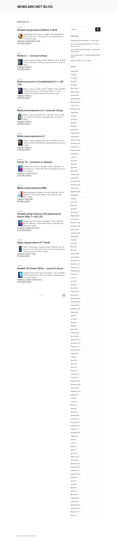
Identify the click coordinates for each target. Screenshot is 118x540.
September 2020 (75, 309)
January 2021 (75, 295)
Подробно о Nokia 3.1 (24, 95)
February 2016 (75, 498)
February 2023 (75, 216)
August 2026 (74, 71)
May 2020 (74, 322)
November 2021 (75, 264)
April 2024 (74, 167)
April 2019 (74, 367)
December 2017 (75, 422)
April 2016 (74, 491)
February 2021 (75, 291)
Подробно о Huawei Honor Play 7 (28, 228)
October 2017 (75, 429)
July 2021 (73, 278)
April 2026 (74, 85)
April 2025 (74, 126)
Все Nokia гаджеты (23, 69)
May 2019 (74, 364)
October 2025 (75, 105)
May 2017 (74, 446)
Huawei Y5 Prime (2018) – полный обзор (40, 268)
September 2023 (75, 192)
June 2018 (74, 402)
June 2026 (74, 78)
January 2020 (75, 336)
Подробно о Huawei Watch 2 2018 (28, 41)
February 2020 (75, 333)
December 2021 (75, 260)
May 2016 (74, 488)
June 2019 (74, 360)
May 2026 (74, 81)
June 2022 (74, 243)
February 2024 (75, 174)
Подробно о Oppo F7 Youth (26, 254)
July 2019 (73, 357)
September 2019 (75, 350)
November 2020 (75, 302)
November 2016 (75, 467)
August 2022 (74, 236)
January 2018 (75, 419)
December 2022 (75, 222)
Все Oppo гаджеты (23, 256)
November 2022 (75, 226)
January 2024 (75, 178)
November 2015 (75, 508)
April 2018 (74, 408)
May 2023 (74, 205)
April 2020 (74, 326)
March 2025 (74, 130)
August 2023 (74, 195)
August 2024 (74, 154)
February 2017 (75, 457)
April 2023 (74, 209)
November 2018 (75, 384)
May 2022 (74, 247)
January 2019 (75, 377)
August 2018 (74, 395)
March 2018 (74, 412)
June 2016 (74, 484)
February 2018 (75, 415)
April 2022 (74, 250)
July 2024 (73, 157)
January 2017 (75, 460)
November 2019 (75, 343)
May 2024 (74, 164)
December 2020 (75, 298)
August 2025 (74, 112)
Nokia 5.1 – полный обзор (32, 55)
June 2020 (74, 319)
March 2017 (74, 453)
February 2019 (75, 374)
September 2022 (75, 233)
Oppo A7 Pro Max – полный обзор (81, 60)
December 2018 (75, 381)
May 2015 (74, 515)
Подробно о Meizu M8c (25, 199)
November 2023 (75, 185)
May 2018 (74, 405)
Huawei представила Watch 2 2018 (37, 29)
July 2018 (73, 398)
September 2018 (75, 391)
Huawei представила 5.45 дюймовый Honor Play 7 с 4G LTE (39, 215)
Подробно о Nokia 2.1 (24, 121)
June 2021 (74, 281)
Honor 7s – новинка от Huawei (34, 162)
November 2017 (75, 426)
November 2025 (75, 102)
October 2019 (75, 346)
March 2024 (74, 171)
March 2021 (74, 288)
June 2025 (74, 119)
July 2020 (73, 315)
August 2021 (74, 274)
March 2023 (74, 212)
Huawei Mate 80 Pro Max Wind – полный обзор (85, 40)
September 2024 (75, 150)
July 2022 (73, 240)
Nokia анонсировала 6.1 (31, 136)
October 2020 (75, 305)
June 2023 (74, 202)
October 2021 (75, 267)
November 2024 (75, 143)
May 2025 (74, 123)
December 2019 (75, 340)
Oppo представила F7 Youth (33, 242)
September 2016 (75, 474)
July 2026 (73, 74)
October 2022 (75, 229)
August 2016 (74, 477)
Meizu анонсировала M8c (32, 187)
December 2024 (75, 140)
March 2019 (74, 371)
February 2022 (75, 253)
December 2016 (75, 464)
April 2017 (74, 450)
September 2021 (75, 271)
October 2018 (75, 388)
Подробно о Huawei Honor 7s (27, 173)
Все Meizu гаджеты (23, 201)
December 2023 (75, 181)
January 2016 (75, 501)
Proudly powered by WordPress (26, 536)
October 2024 (75, 147)
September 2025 (75, 109)
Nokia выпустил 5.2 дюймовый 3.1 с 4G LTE (40, 83)
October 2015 (75, 512)
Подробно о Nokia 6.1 (24, 147)
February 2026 (75, 92)
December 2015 (75, 505)
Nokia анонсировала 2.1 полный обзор (40, 110)
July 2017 (73, 439)
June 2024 (74, 160)
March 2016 (74, 494)
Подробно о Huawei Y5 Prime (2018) (29, 279)
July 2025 (73, 116)
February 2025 (75, 133)
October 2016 (75, 470)
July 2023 (73, 198)
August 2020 (74, 312)
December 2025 (75, 99)
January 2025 (75, 136)
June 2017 (74, 443)
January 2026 (75, 95)
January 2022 (75, 257)
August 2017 (74, 436)
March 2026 (74, 88)
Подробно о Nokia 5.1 (24, 67)
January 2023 (75, 219)
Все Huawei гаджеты (24, 43)
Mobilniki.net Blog (35, 6)
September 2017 (75, 432)
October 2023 (75, 188)
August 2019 (74, 353)
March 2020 (74, 329)
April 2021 (74, 284)
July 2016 (73, 481)
